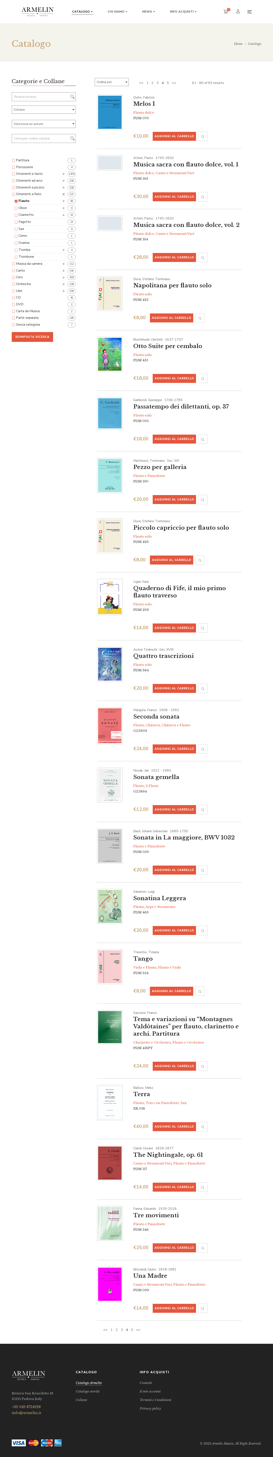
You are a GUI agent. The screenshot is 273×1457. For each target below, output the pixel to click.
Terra (141, 1094)
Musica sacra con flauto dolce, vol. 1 (185, 164)
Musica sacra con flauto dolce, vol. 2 (186, 225)
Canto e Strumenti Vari (175, 173)
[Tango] (110, 966)
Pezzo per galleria (160, 467)
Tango (143, 958)
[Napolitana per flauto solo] (110, 293)
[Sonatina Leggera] (110, 906)
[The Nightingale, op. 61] (110, 1163)
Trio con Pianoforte (162, 1103)
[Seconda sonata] (110, 725)
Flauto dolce (143, 112)
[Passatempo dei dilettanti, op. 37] (110, 413)
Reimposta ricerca (32, 337)
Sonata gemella (156, 777)
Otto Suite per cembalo (167, 346)
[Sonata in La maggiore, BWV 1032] (110, 846)
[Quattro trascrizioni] (110, 664)
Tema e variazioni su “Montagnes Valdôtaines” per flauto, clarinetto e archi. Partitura (186, 1026)
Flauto (138, 725)
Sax (184, 1103)
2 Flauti (152, 786)
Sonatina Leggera (159, 898)
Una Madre (150, 1275)
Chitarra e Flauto (176, 725)
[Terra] (110, 1102)
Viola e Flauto (144, 967)
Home (238, 44)
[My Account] (238, 12)
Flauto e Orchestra (188, 1042)
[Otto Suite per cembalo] (110, 354)
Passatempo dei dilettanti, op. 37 (181, 406)
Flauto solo (142, 294)
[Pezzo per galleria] (110, 475)
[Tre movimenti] (110, 1223)
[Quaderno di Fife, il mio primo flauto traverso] (110, 597)
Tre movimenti (156, 1215)
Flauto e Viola (169, 967)
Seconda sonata (156, 716)
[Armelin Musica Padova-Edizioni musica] (37, 12)
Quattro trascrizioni (163, 656)
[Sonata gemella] (110, 785)
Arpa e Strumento (160, 907)
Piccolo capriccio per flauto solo (181, 527)
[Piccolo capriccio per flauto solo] (110, 535)
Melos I (144, 103)
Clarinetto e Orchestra (152, 1042)
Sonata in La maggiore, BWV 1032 (184, 837)
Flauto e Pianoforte (149, 476)
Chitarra (153, 725)
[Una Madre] (110, 1284)
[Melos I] (110, 112)
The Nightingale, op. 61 (168, 1154)
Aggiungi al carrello (174, 136)
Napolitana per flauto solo (172, 285)
